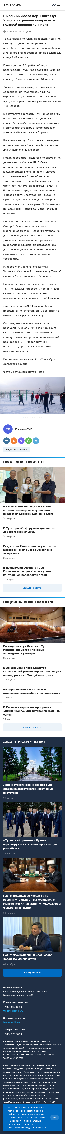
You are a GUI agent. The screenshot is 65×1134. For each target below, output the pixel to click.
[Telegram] (36, 440)
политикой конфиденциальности (27, 1127)
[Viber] (21, 440)
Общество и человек (16, 449)
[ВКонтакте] (6, 440)
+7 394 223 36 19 (12, 1034)
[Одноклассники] (14, 440)
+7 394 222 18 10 (12, 1006)
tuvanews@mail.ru (13, 1022)
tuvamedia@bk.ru (13, 1010)
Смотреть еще (32, 972)
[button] (23, 417)
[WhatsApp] (28, 440)
